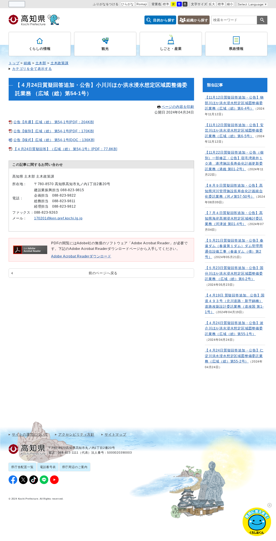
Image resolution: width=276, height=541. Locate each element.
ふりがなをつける (105, 4)
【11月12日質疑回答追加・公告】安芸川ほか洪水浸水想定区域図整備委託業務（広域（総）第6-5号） (234, 130)
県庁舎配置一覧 (22, 467)
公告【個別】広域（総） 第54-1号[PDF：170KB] (53, 131)
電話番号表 (48, 467)
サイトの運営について (30, 434)
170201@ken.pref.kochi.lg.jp (58, 218)
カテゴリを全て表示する (32, 69)
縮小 (230, 4)
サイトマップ (115, 434)
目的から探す (164, 20)
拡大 (212, 4)
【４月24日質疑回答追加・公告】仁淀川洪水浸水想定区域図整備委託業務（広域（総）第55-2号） (234, 356)
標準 (166, 4)
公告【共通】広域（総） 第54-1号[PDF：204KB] (53, 122)
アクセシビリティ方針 (76, 434)
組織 (27, 63)
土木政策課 (59, 63)
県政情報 (236, 48)
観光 (105, 48)
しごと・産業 (171, 48)
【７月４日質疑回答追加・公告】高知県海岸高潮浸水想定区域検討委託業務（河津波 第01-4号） (234, 218)
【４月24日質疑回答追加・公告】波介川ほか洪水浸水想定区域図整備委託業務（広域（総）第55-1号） (234, 328)
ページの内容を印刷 (178, 107)
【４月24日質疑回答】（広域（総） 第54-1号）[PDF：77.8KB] (65, 149)
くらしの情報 (40, 48)
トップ (14, 63)
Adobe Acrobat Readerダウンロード (81, 256)
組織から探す (197, 20)
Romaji (141, 4)
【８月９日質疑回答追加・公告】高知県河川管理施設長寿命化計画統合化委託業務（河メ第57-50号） (234, 191)
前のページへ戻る (103, 273)
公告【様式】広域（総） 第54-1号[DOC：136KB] (53, 140)
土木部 (40, 63)
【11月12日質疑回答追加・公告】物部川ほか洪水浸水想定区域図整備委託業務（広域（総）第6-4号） (234, 103)
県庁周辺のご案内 (75, 467)
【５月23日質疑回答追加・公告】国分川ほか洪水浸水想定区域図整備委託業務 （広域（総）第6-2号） (234, 273)
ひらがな (127, 4)
